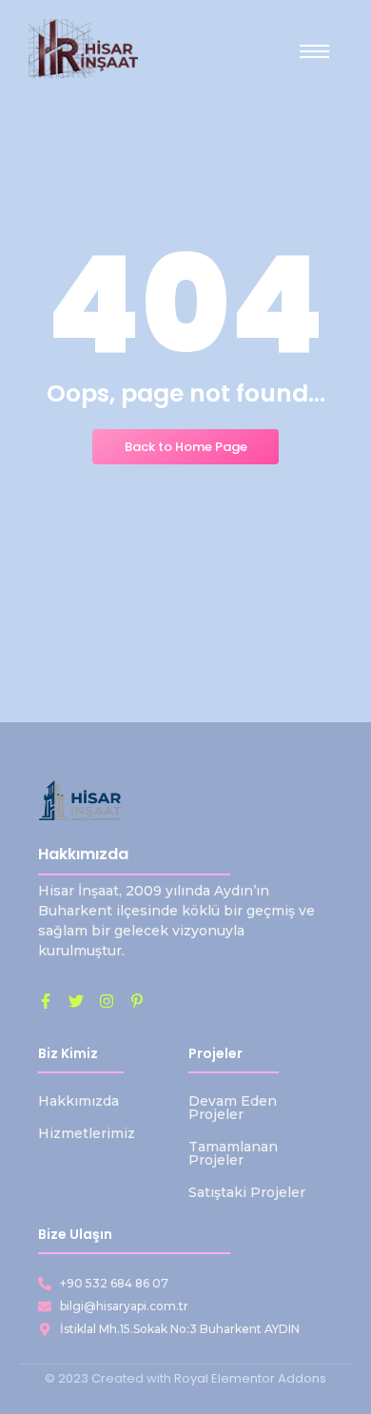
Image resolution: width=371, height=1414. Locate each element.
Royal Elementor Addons (250, 1378)
